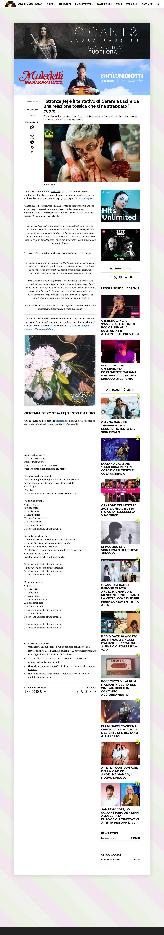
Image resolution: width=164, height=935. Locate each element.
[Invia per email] (32, 152)
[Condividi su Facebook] (32, 132)
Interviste (65, 4)
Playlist (147, 4)
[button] (32, 147)
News (50, 4)
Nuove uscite (83, 4)
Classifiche (103, 4)
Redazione (32, 109)
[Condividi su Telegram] (32, 142)
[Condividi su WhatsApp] (32, 127)
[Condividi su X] (32, 137)
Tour (119, 4)
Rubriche (131, 4)
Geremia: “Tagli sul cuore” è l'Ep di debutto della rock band (59, 646)
